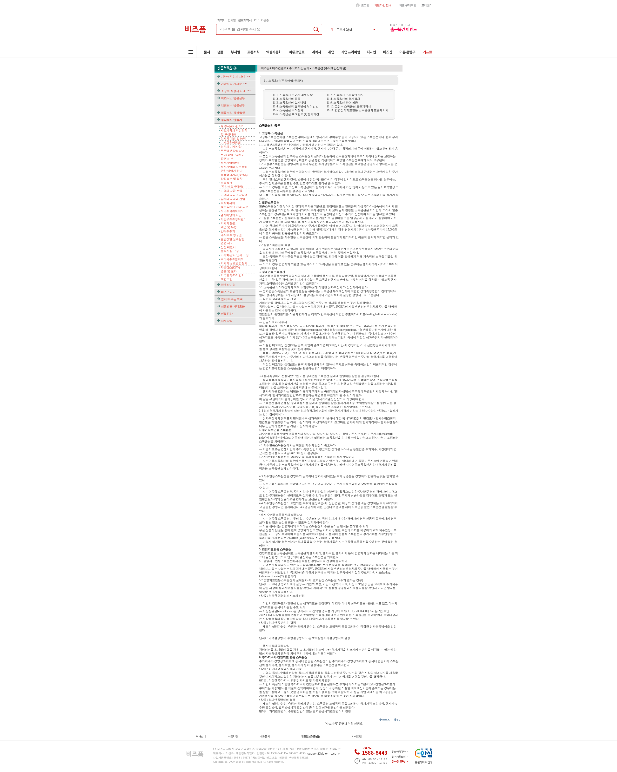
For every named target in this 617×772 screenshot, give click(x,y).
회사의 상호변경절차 (234, 263)
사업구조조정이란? (233, 219)
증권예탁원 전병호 (351, 723)
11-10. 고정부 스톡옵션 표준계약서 (349, 106)
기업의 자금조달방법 (234, 195)
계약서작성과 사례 (233, 76)
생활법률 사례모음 (233, 306)
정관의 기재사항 (231, 146)
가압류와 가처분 (231, 84)
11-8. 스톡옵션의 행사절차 (343, 98)
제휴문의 (265, 736)
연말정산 (227, 313)
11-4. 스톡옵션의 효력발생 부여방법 (295, 106)
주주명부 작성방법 (232, 150)
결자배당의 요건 (231, 215)
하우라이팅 (228, 284)
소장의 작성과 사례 (233, 91)
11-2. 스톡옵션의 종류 (286, 98)
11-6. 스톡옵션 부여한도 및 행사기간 (296, 114)
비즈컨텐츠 (279, 68)
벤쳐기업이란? (230, 163)
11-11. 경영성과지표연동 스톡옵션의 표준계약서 (357, 110)
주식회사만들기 (299, 68)
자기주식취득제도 (232, 211)
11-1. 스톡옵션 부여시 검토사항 (293, 95)
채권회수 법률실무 (233, 105)
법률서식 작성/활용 (233, 112)
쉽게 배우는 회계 (232, 299)
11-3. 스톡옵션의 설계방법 (289, 102)
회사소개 (201, 736)
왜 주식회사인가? (232, 126)
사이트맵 (357, 736)
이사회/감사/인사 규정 (235, 255)
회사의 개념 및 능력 (233, 138)
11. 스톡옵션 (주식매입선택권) (283, 80)
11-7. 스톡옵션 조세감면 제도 (345, 95)
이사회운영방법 (231, 142)
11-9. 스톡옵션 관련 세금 (342, 102)
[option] (353, 29)
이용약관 (233, 736)
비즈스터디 (228, 292)
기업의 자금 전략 (231, 190)
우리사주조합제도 (232, 259)
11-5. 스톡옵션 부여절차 (288, 110)
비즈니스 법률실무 (233, 98)
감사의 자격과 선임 (233, 199)
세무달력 (227, 321)
